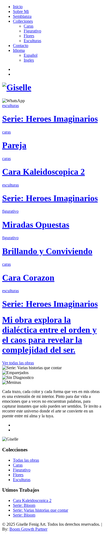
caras (6, 132)
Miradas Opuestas (35, 224)
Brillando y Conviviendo (47, 251)
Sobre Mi (21, 11)
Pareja (14, 145)
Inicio (18, 6)
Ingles (29, 60)
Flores (29, 36)
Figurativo (32, 31)
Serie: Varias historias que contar (40, 510)
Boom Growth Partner (28, 529)
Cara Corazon (28, 277)
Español (30, 55)
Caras (28, 26)
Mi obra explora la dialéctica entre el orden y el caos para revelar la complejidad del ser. (49, 335)
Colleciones (23, 21)
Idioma (19, 50)
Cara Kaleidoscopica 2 (43, 172)
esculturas (10, 105)
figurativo (10, 211)
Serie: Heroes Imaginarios (50, 119)
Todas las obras (26, 460)
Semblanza (22, 16)
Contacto (20, 45)
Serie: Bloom (24, 505)
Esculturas (32, 40)
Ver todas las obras (18, 363)
